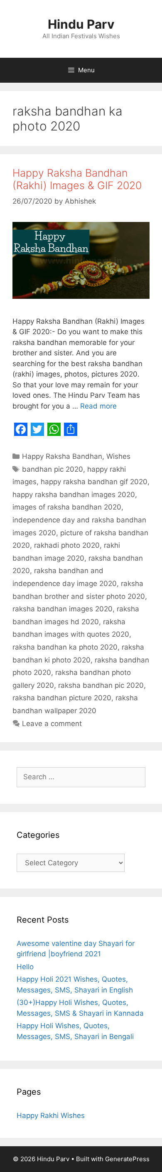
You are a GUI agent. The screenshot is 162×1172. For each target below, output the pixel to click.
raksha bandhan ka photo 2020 (65, 647)
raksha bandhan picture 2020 (61, 698)
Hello (25, 967)
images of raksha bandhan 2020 (66, 507)
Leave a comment (52, 723)
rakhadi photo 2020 (67, 545)
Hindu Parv (81, 24)
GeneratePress (127, 1159)
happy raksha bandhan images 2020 (73, 494)
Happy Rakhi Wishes (51, 1115)
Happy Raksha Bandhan (62, 456)
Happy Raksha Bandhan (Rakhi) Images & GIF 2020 (77, 179)
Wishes (118, 456)
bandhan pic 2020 (52, 469)
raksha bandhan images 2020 (62, 609)
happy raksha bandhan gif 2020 (94, 482)
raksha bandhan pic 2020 (101, 685)
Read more (98, 406)
